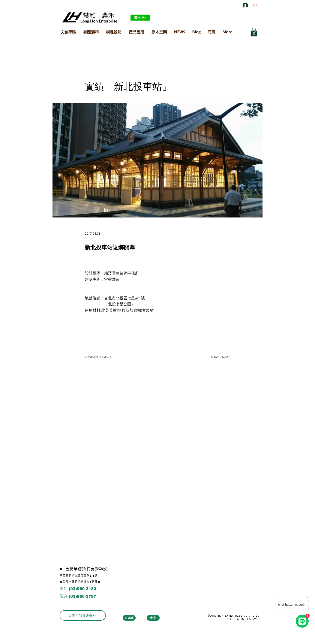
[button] (254, 32)
